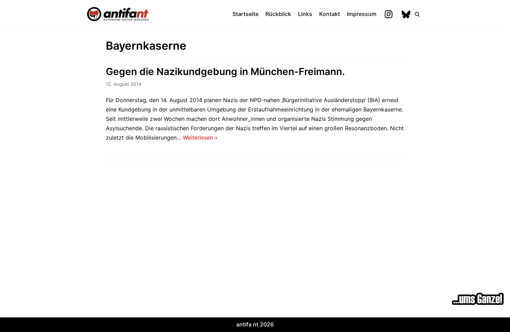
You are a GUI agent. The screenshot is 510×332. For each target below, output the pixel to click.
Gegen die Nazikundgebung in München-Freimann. (225, 71)
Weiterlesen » (200, 137)
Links (305, 13)
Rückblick (278, 13)
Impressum (361, 13)
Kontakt (329, 13)
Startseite (245, 13)
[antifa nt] (118, 14)
